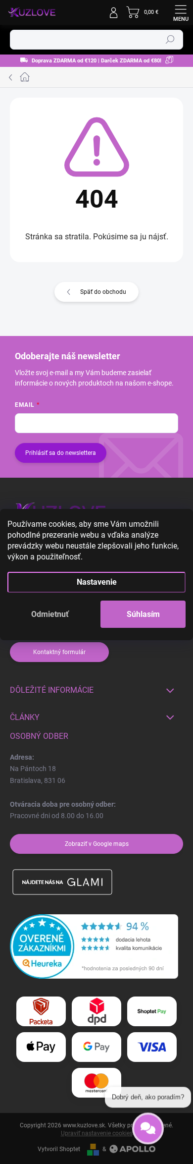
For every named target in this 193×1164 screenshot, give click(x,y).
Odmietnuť (50, 614)
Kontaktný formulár (59, 652)
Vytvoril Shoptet (59, 1149)
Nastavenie (97, 582)
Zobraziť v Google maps (97, 843)
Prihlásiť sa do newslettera (60, 452)
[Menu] (180, 12)
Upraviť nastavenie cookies (97, 1133)
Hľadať (170, 39)
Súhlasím (143, 614)
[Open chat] (148, 1126)
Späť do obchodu (103, 291)
